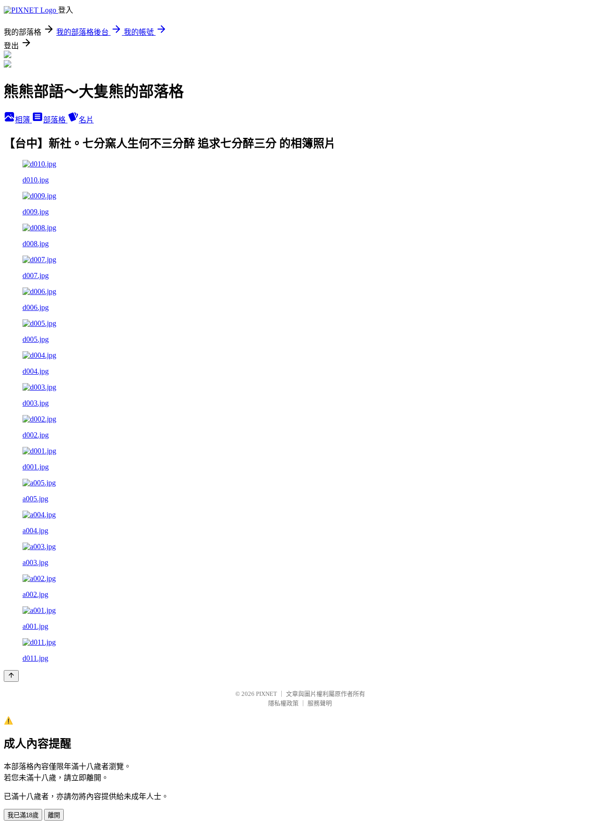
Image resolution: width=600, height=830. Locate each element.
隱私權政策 (283, 703)
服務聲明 (320, 703)
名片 (86, 120)
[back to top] (11, 676)
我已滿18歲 (23, 815)
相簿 (23, 120)
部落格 (55, 120)
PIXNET (266, 693)
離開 (54, 815)
